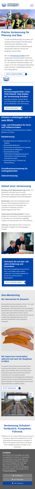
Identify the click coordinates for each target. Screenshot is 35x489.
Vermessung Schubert (17, 56)
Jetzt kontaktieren (13, 282)
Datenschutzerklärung (10, 470)
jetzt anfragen (9, 388)
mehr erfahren (11, 108)
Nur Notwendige (13, 480)
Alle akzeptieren (13, 483)
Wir (24, 190)
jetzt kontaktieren (14, 74)
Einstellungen (13, 476)
